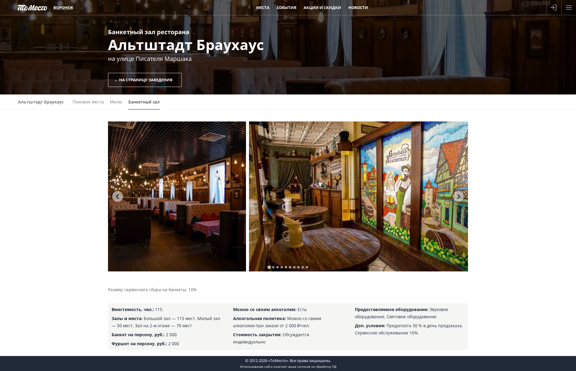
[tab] (269, 267)
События (286, 7)
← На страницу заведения (143, 79)
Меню (116, 102)
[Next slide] (458, 196)
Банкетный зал (144, 102)
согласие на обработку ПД (316, 366)
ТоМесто (32, 7)
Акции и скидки (322, 7)
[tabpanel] (177, 196)
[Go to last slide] (117, 196)
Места (262, 7)
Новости (358, 7)
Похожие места (88, 102)
